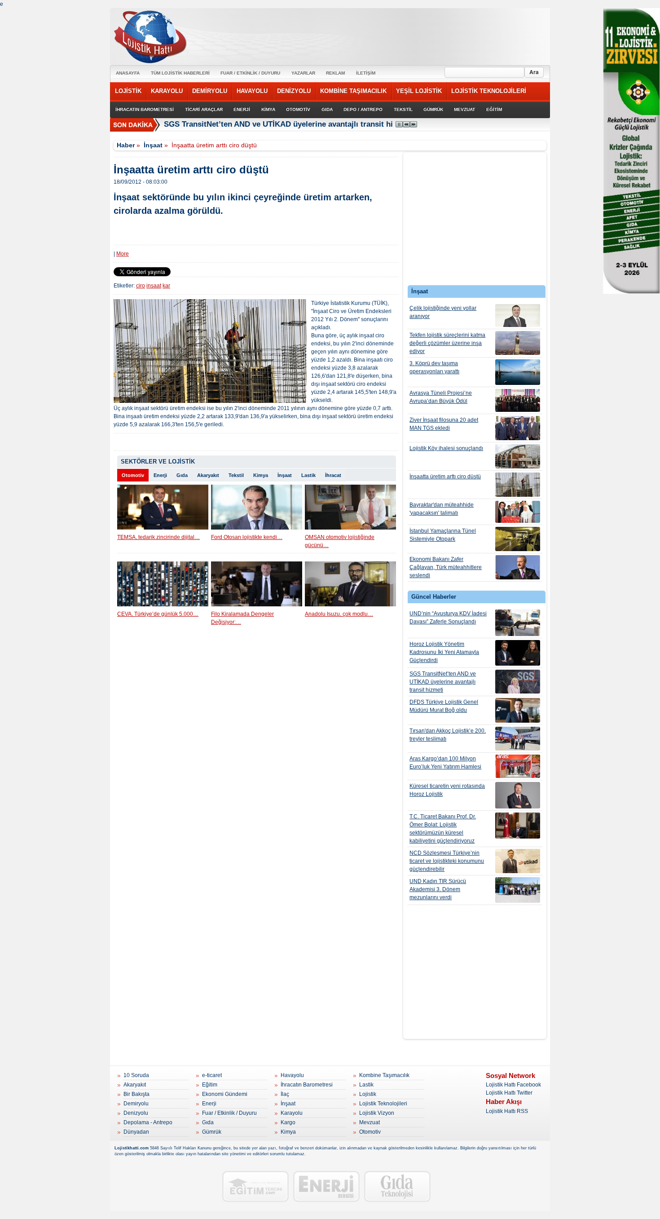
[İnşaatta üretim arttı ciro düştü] (517, 485)
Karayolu (292, 1113)
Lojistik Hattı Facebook (513, 1085)
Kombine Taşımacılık (384, 1075)
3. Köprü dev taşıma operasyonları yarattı (434, 367)
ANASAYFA (128, 73)
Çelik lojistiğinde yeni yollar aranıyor (442, 312)
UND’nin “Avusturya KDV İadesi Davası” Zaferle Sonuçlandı (448, 617)
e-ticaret (212, 1075)
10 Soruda (136, 1075)
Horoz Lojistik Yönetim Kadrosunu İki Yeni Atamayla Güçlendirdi (444, 652)
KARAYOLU (167, 91)
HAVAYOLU (252, 91)
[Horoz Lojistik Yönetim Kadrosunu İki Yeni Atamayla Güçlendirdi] (517, 653)
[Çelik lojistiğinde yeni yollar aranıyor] (517, 315)
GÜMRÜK (433, 109)
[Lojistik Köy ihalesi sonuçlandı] (517, 456)
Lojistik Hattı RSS (507, 1111)
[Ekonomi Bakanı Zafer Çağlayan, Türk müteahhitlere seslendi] (517, 567)
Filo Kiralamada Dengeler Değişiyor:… (242, 618)
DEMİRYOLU (209, 91)
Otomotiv (133, 475)
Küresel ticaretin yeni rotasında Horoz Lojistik (447, 790)
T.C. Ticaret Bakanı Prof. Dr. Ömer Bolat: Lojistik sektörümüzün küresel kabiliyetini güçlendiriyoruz (442, 828)
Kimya (260, 475)
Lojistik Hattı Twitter (509, 1093)
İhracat (333, 475)
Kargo (288, 1122)
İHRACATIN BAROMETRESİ (144, 109)
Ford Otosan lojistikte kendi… (246, 537)
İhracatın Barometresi (307, 1085)
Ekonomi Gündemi (224, 1094)
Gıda (182, 475)
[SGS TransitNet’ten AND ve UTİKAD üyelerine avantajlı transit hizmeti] (517, 681)
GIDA (327, 109)
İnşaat (153, 145)
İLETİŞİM (365, 73)
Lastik (308, 475)
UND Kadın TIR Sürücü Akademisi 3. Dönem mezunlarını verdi (437, 889)
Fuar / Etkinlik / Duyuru (229, 1113)
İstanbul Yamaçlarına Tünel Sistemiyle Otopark (442, 535)
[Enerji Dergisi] (326, 1186)
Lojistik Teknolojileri (383, 1103)
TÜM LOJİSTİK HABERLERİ (180, 73)
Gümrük (211, 1132)
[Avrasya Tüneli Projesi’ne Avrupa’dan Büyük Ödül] (517, 400)
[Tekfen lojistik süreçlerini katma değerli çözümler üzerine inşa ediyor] (517, 343)
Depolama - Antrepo (147, 1122)
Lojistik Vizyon (376, 1113)
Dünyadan (136, 1132)
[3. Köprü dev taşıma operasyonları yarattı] (517, 372)
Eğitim (209, 1085)
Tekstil (236, 475)
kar (166, 286)
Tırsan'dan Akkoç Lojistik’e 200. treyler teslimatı (447, 735)
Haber (126, 145)
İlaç (285, 1094)
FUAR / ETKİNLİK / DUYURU (250, 73)
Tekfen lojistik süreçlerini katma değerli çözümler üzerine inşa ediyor (447, 343)
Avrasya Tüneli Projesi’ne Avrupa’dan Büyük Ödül (440, 397)
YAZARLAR (303, 73)
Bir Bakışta (136, 1094)
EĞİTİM (494, 109)
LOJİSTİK (128, 91)
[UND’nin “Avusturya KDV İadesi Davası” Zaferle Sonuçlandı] (517, 623)
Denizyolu (135, 1113)
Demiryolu (136, 1103)
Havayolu (292, 1075)
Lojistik (367, 1094)
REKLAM (335, 73)
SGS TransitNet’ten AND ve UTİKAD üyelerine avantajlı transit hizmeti (288, 124)
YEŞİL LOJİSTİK (419, 91)
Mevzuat (369, 1122)
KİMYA (268, 109)
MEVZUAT (464, 109)
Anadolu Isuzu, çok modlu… (339, 614)
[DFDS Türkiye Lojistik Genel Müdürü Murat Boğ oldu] (517, 710)
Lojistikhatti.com (131, 1148)
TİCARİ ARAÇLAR (204, 109)
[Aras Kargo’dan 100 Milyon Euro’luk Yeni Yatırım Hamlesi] (517, 766)
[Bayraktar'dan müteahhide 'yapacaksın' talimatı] (517, 512)
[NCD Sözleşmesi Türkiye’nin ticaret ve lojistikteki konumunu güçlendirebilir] (517, 861)
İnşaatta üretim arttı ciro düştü (445, 476)
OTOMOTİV (298, 109)
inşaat (153, 286)
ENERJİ (241, 109)
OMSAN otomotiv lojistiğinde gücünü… (339, 541)
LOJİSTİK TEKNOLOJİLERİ (488, 91)
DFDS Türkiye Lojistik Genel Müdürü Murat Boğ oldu (443, 706)
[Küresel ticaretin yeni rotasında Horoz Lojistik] (517, 795)
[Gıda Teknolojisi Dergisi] (397, 1186)
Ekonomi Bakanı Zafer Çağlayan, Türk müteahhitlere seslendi (445, 567)
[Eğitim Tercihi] (255, 1186)
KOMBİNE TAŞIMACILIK (353, 91)
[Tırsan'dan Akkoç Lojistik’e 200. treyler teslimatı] (517, 739)
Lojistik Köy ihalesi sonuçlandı (446, 448)
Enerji (160, 475)
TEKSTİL (403, 109)
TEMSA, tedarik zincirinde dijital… (158, 537)
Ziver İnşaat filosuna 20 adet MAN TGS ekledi (443, 424)
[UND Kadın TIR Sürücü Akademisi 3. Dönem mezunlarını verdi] (517, 890)
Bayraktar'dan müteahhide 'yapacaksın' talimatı (441, 509)
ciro (140, 286)
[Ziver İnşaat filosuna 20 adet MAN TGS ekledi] (517, 428)
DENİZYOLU (294, 91)
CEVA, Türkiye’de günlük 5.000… (157, 614)
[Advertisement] (475, 221)
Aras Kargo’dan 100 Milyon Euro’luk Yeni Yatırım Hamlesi (445, 762)
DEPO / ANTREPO (363, 109)
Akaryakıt (208, 475)
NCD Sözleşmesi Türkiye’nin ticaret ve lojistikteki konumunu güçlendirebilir (446, 861)
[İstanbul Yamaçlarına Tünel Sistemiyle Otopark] (517, 539)
